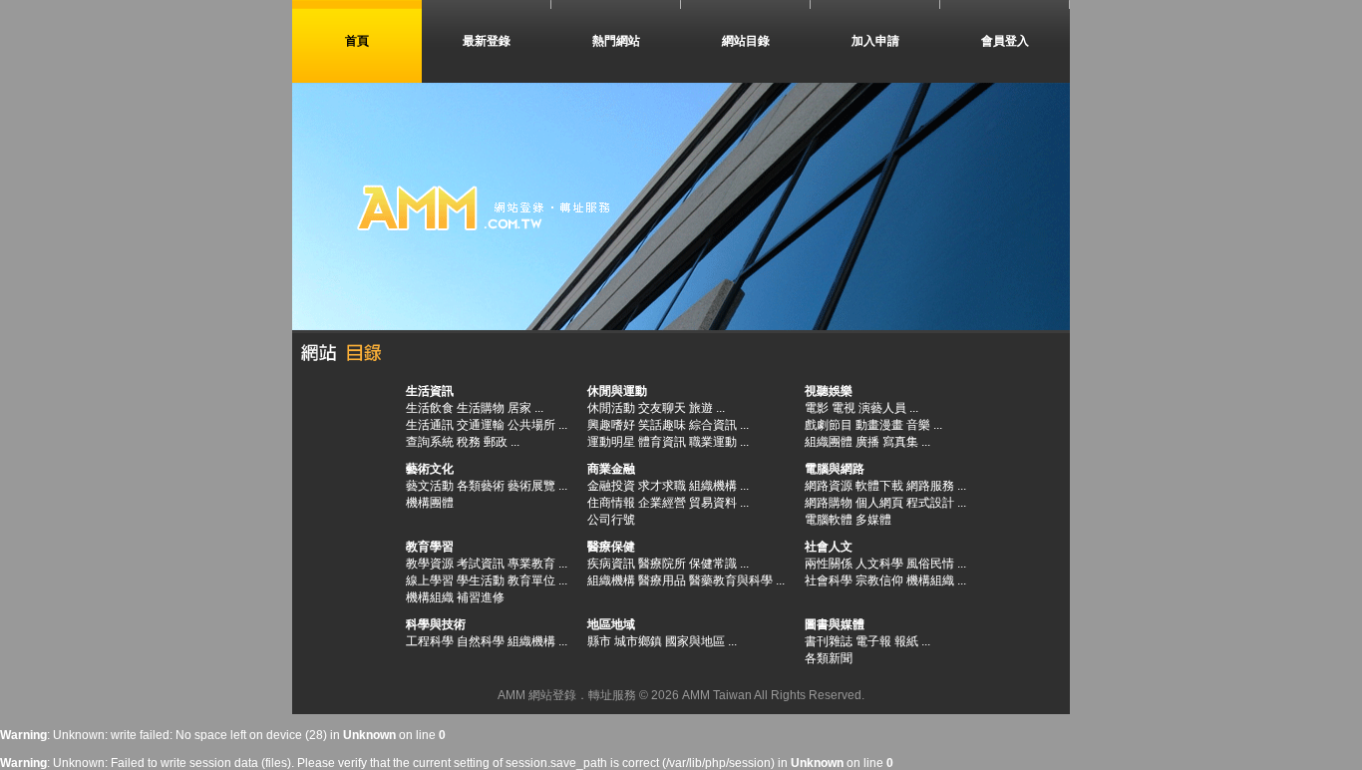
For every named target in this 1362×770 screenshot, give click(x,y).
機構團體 (430, 503)
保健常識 (713, 564)
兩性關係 (828, 564)
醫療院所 (662, 564)
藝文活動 (430, 486)
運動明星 (611, 442)
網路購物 (828, 503)
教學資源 (430, 564)
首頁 (357, 41)
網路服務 (930, 486)
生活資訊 (430, 391)
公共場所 (531, 425)
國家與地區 (695, 641)
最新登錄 (487, 41)
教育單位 (531, 580)
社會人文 (828, 547)
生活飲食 (430, 408)
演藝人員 (882, 408)
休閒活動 (611, 408)
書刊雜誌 (828, 641)
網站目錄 (746, 41)
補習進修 (481, 597)
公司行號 (611, 520)
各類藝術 (481, 486)
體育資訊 (662, 442)
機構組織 (430, 597)
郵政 (496, 442)
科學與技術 (436, 624)
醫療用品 (662, 580)
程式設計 (930, 503)
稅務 (469, 442)
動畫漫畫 (879, 425)
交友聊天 (662, 408)
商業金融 (611, 469)
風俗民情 (930, 564)
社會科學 (828, 580)
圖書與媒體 (834, 624)
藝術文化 (430, 469)
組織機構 (713, 486)
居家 (519, 408)
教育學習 (430, 547)
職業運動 (713, 442)
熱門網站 (616, 41)
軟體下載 (879, 486)
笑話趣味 (662, 425)
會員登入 (1005, 41)
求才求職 (662, 486)
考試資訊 (481, 564)
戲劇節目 (828, 425)
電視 (843, 408)
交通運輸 (481, 425)
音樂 (918, 425)
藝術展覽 (531, 486)
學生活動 (481, 580)
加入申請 (875, 41)
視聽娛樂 (828, 391)
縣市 (599, 641)
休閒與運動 (617, 391)
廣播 (867, 442)
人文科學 (879, 564)
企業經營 (662, 503)
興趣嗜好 (611, 425)
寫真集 (900, 442)
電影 (817, 408)
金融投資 (611, 486)
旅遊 (701, 408)
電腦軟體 (828, 520)
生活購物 (481, 408)
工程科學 (430, 641)
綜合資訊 (713, 425)
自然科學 (481, 641)
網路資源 (828, 486)
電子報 (873, 641)
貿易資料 (713, 503)
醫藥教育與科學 (731, 580)
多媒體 (873, 520)
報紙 (906, 641)
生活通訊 (430, 425)
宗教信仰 (879, 580)
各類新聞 (828, 658)
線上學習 (430, 580)
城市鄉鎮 (638, 641)
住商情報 (611, 503)
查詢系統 (430, 442)
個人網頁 (879, 503)
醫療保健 (611, 547)
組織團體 (828, 442)
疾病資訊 (611, 564)
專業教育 (531, 564)
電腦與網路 (834, 469)
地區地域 (611, 624)
